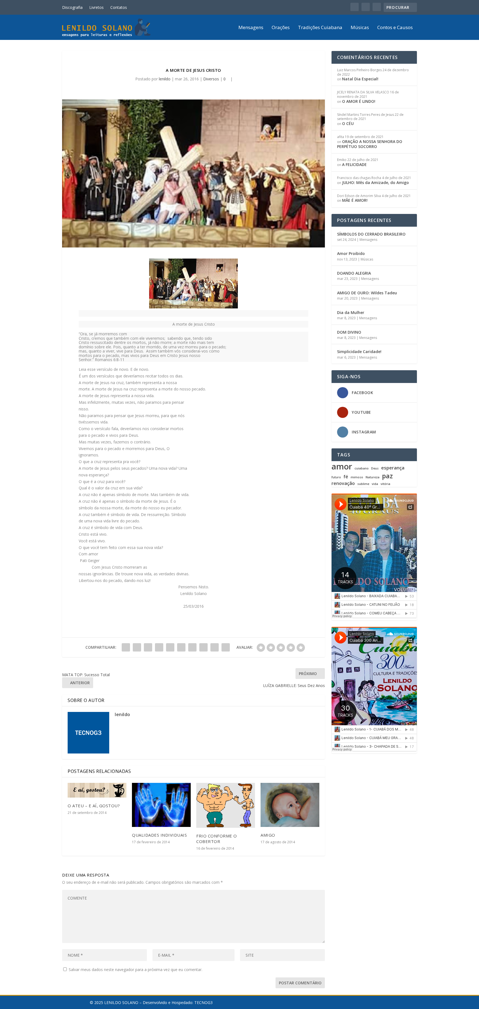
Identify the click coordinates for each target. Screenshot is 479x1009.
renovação (343, 483)
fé (345, 477)
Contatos (118, 7)
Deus (375, 468)
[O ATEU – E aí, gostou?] (97, 790)
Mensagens (250, 27)
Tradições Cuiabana (320, 27)
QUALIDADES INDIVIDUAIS (159, 835)
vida (375, 484)
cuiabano (362, 468)
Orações (281, 27)
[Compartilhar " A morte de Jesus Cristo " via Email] (214, 647)
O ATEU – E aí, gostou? (94, 805)
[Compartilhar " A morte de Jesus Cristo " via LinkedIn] (181, 647)
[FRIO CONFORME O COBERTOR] (225, 805)
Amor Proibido (351, 253)
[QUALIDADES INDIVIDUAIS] (161, 805)
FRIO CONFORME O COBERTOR (216, 838)
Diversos (211, 78)
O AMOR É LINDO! (358, 101)
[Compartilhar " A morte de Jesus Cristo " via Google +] (148, 647)
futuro (336, 477)
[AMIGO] (290, 805)
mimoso (357, 477)
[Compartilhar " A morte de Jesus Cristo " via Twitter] (136, 647)
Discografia (72, 7)
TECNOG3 (203, 1002)
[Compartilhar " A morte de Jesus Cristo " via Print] (225, 647)
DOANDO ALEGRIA (354, 273)
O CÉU (348, 123)
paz (387, 476)
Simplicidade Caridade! (359, 351)
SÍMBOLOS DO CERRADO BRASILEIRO (371, 234)
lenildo (164, 78)
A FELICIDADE (354, 164)
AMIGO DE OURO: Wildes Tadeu (367, 292)
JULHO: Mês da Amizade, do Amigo (375, 182)
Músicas (360, 27)
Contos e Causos (395, 27)
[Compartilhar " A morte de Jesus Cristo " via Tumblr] (159, 647)
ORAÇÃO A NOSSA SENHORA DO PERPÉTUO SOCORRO (369, 144)
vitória (385, 484)
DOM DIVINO (349, 332)
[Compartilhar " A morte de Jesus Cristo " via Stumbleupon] (203, 647)
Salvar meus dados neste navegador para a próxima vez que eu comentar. (135, 969)
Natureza (372, 477)
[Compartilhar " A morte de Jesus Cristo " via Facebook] (125, 647)
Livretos (96, 7)
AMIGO (268, 835)
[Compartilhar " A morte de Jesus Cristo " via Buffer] (192, 647)
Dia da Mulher (350, 312)
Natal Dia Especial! (360, 78)
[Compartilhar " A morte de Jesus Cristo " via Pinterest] (170, 647)
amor (342, 466)
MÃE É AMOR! (355, 200)
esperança (392, 468)
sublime (363, 484)
